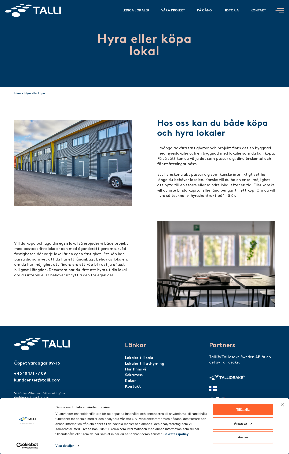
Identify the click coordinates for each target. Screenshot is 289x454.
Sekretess (134, 375)
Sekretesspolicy (176, 434)
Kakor (130, 381)
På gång (204, 10)
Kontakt (258, 10)
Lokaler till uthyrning (144, 364)
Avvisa (243, 437)
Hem (17, 93)
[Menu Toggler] (279, 10)
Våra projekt (173, 10)
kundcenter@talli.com (37, 380)
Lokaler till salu (139, 358)
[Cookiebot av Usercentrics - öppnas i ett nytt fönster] (27, 446)
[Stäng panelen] (282, 404)
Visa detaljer (64, 445)
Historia (231, 10)
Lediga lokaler (135, 10)
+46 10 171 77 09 (30, 374)
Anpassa (240, 423)
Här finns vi (135, 370)
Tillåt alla (242, 409)
